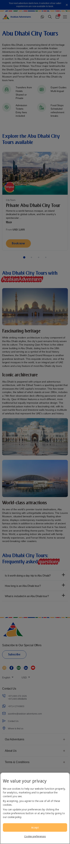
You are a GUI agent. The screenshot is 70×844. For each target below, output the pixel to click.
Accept (35, 827)
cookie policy (14, 817)
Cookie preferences (35, 836)
